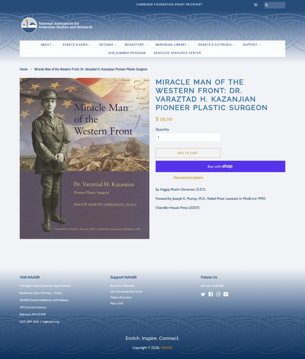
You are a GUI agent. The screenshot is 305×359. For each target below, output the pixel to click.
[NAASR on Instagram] (218, 295)
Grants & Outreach (215, 44)
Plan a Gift (116, 303)
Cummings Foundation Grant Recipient (170, 4)
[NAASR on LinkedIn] (233, 295)
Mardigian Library (172, 44)
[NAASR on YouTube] (225, 295)
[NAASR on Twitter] (203, 295)
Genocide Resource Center (177, 53)
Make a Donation (121, 297)
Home (24, 69)
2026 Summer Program (127, 53)
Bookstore (135, 44)
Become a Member (122, 286)
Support (251, 44)
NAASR (166, 348)
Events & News (76, 44)
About (46, 44)
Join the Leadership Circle (126, 291)
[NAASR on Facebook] (210, 295)
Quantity (162, 129)
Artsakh (106, 44)
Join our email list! (212, 286)
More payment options (188, 177)
